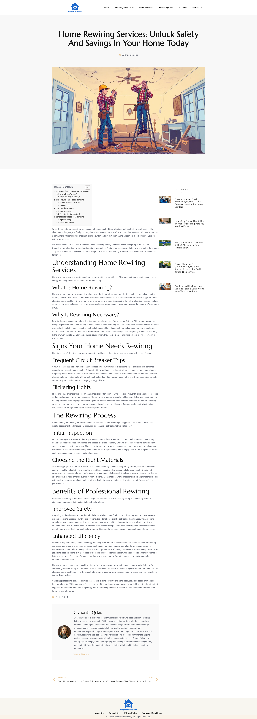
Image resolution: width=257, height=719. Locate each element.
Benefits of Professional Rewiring (70, 217)
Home (106, 7)
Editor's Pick (62, 597)
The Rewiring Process (65, 208)
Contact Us (197, 7)
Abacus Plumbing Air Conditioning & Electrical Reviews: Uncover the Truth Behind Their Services (188, 268)
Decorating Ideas (165, 7)
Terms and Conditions (152, 713)
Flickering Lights (65, 205)
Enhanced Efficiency (67, 222)
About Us (182, 7)
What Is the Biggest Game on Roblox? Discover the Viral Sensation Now (189, 245)
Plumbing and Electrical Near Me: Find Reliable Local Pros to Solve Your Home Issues (189, 288)
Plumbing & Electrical (124, 7)
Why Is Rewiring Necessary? (70, 197)
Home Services (146, 7)
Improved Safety (65, 220)
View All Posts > (81, 654)
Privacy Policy (130, 713)
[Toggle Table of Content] (86, 187)
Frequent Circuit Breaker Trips (70, 203)
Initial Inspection (65, 211)
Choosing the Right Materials (70, 214)
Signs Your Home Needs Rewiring (70, 200)
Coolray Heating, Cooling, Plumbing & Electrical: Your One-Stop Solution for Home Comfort (189, 203)
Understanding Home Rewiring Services (72, 191)
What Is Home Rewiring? (68, 194)
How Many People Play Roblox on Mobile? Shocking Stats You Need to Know (189, 224)
